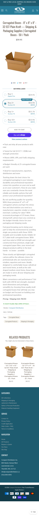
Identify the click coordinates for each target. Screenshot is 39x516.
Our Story (4, 447)
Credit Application (7, 424)
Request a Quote (6, 444)
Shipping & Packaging (27, 321)
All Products (5, 442)
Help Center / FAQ (7, 426)
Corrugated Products (11, 321)
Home (3, 439)
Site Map (4, 449)
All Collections (6, 398)
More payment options (19, 139)
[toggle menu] (2, 10)
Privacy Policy (5, 421)
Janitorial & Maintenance (9, 403)
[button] (19, 94)
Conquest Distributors (16, 308)
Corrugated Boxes (14, 317)
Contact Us (4, 418)
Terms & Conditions (7, 429)
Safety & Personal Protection (10, 405)
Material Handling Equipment (10, 408)
